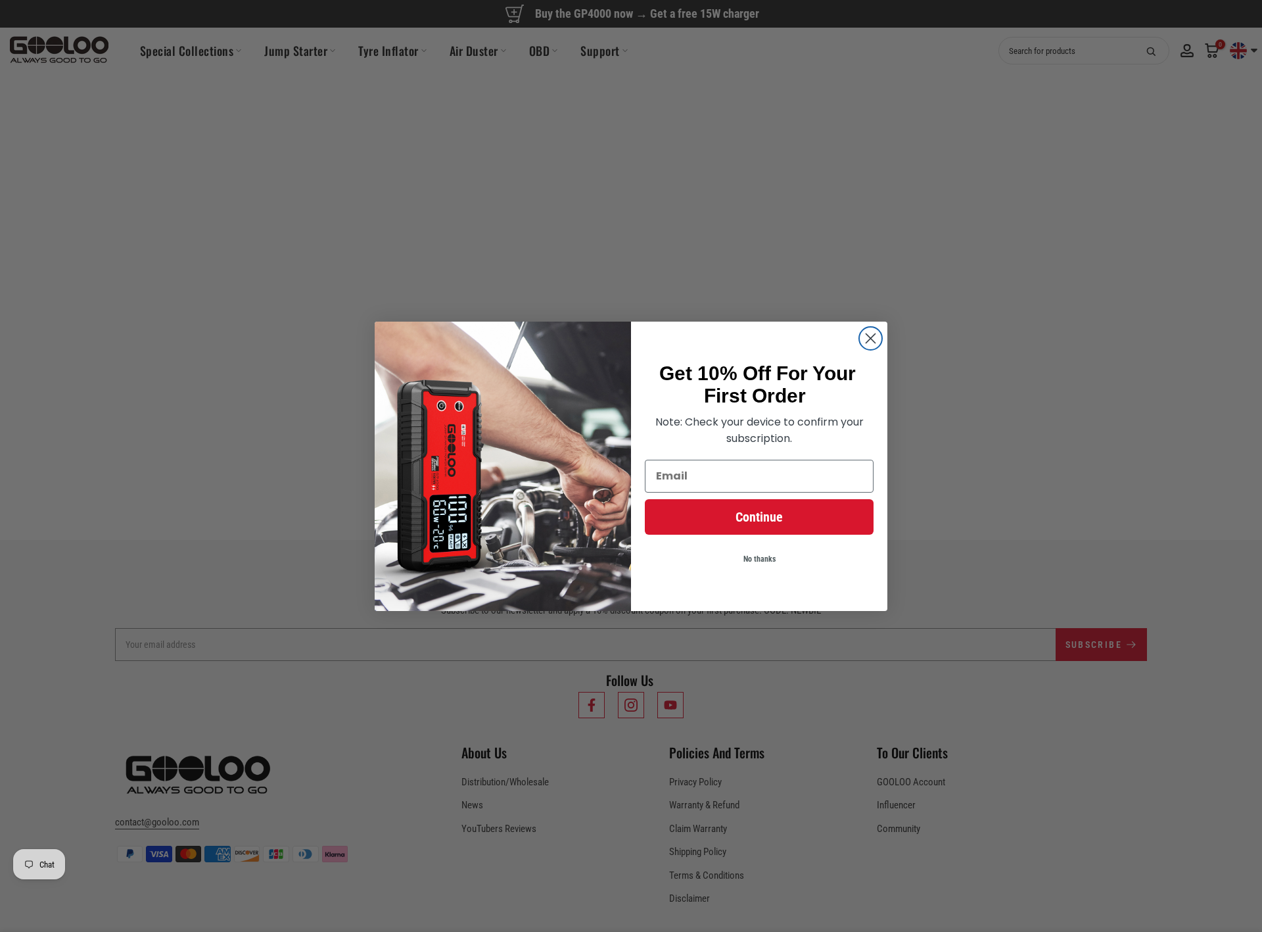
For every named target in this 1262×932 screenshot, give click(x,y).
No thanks (759, 559)
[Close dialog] (870, 338)
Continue (759, 517)
